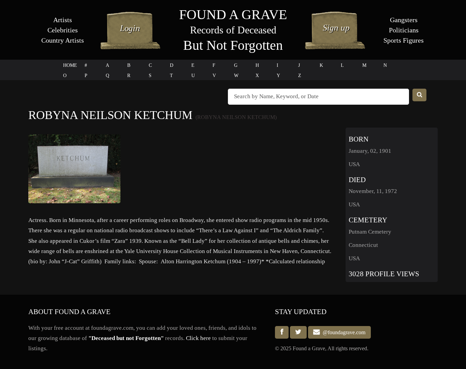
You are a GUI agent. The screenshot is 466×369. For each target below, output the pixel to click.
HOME (70, 65)
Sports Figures (403, 40)
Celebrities (62, 30)
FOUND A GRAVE (233, 14)
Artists (62, 20)
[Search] (419, 95)
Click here (198, 338)
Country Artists (62, 40)
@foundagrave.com (342, 332)
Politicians (404, 30)
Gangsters (404, 20)
